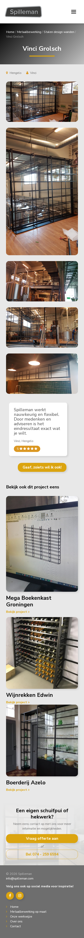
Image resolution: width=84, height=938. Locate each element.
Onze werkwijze (21, 916)
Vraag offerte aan (42, 838)
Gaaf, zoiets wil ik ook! (42, 467)
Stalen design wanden (59, 32)
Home (10, 32)
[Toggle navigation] (73, 12)
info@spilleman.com (19, 878)
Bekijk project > (18, 612)
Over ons (16, 921)
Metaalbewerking (29, 32)
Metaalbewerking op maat (28, 912)
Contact (15, 926)
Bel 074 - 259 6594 (42, 854)
